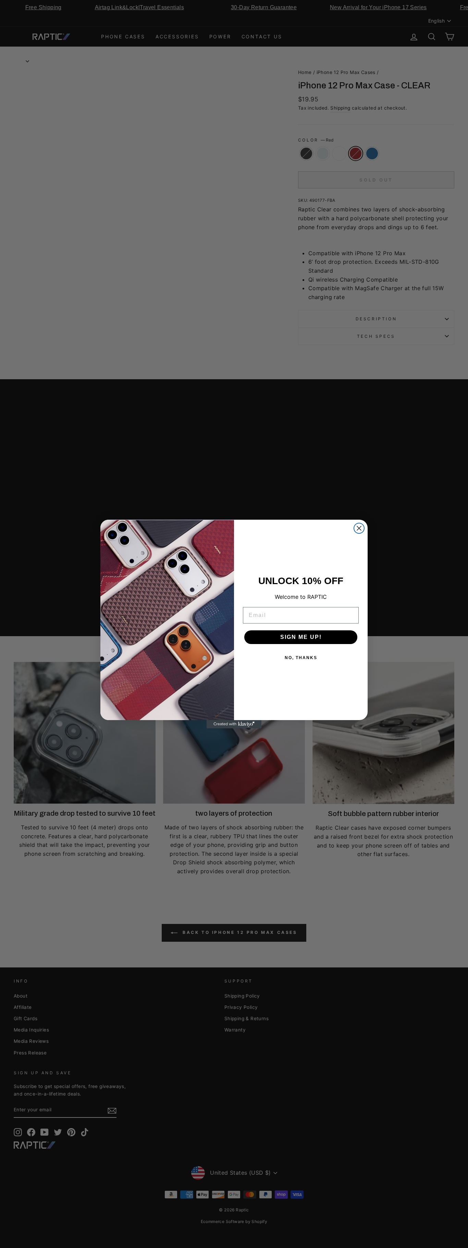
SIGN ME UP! (301, 637)
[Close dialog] (359, 528)
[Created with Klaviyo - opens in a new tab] (234, 724)
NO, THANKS (301, 657)
